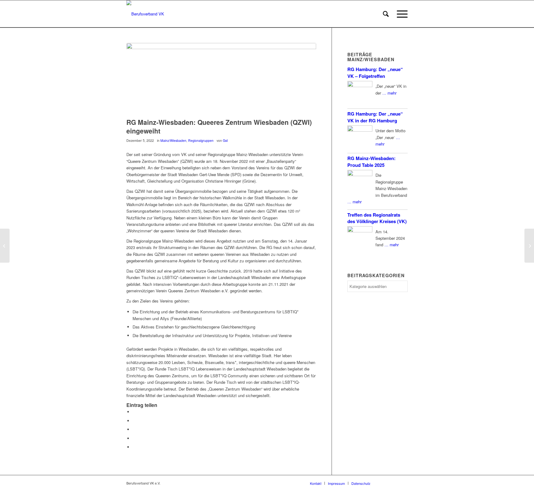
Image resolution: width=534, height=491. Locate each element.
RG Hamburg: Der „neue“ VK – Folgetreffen (375, 72)
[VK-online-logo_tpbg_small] (145, 14)
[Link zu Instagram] (393, 483)
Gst (225, 140)
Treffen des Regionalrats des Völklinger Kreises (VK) (377, 218)
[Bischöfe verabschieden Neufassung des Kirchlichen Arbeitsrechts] (5, 246)
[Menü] (400, 14)
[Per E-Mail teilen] (134, 447)
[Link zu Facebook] (384, 483)
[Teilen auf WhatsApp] (134, 429)
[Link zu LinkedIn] (403, 483)
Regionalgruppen (201, 140)
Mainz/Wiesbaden (173, 140)
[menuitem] (386, 14)
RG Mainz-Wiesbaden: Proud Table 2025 (371, 161)
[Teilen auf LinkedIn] (134, 438)
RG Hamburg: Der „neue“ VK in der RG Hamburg (375, 117)
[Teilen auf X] (134, 421)
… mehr (389, 93)
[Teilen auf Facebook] (134, 412)
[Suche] (386, 14)
